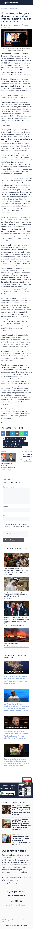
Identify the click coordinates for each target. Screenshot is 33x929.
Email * (5, 516)
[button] (27, 2)
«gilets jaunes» (11, 439)
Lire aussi (13, 8)
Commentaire (8, 487)
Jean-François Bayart (13, 442)
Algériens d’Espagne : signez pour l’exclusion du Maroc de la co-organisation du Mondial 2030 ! (16, 620)
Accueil (4, 8)
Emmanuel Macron (11, 441)
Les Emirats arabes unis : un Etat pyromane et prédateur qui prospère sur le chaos (15, 595)
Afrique (22, 439)
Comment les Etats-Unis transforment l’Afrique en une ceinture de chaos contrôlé (16, 570)
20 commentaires (19, 646)
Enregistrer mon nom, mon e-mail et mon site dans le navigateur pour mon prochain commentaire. (17, 526)
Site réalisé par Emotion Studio (16, 925)
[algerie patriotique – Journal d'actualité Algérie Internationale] (11, 2)
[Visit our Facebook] (12, 901)
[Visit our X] (20, 901)
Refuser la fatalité (11, 644)
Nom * (5, 507)
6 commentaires (18, 625)
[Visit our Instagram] (16, 901)
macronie (17, 446)
